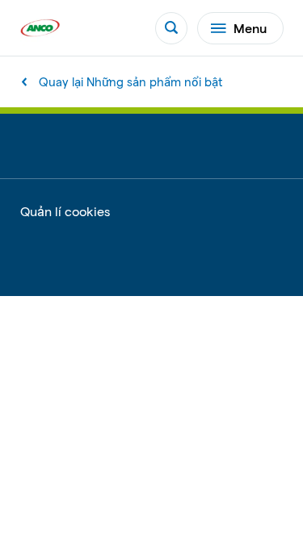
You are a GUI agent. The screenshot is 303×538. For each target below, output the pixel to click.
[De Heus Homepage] (40, 28)
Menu (250, 27)
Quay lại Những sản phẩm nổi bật (131, 82)
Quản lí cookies (65, 211)
